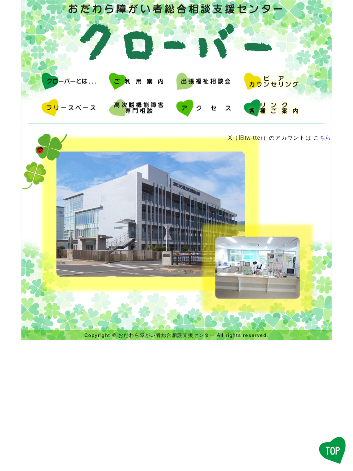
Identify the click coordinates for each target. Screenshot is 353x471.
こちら (322, 138)
